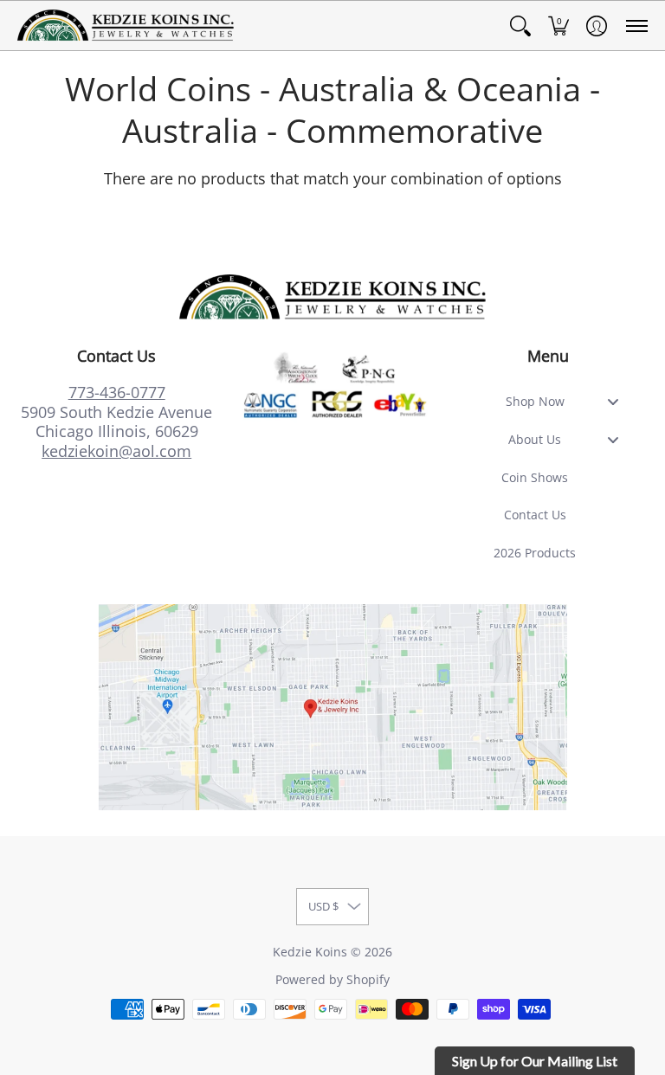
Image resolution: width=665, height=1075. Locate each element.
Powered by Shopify (332, 980)
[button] (520, 25)
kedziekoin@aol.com (116, 451)
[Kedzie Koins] (125, 25)
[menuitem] (520, 25)
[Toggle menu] (618, 401)
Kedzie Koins (310, 952)
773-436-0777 (116, 392)
